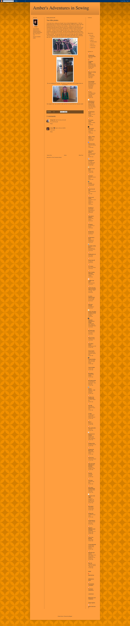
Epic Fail (90, 563)
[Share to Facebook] (65, 112)
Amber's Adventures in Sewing (61, 8)
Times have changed (92, 458)
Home (65, 155)
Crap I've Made (91, 367)
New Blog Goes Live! (92, 444)
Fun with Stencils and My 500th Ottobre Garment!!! (91, 416)
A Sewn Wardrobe (92, 544)
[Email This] (61, 112)
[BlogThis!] (62, 112)
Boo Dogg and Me (92, 380)
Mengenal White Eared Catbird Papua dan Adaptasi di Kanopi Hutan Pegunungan (92, 85)
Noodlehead (90, 207)
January (92, 47)
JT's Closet (90, 266)
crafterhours (91, 594)
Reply (51, 123)
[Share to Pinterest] (66, 112)
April (91, 40)
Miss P (89, 422)
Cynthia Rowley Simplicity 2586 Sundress (91, 546)
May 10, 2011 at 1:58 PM (60, 128)
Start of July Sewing (92, 267)
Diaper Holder (90, 539)
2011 (90, 35)
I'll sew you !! (91, 231)
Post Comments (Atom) (57, 157)
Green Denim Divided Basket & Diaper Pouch (91, 210)
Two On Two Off (91, 260)
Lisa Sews (90, 480)
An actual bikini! (91, 306)
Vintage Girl (52, 120)
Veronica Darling (91, 359)
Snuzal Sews (91, 457)
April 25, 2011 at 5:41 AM (61, 120)
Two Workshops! (91, 184)
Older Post (81, 155)
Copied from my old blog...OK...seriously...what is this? (92, 565)
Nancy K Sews (91, 337)
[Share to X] (63, 112)
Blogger (70, 616)
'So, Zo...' (90, 91)
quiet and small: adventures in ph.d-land (91, 465)
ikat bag (90, 183)
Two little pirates (93, 41)
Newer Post (49, 155)
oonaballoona (91, 160)
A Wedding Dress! (91, 338)
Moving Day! (90, 423)
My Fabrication (91, 330)
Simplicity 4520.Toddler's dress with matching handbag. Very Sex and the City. (92, 556)
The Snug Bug (91, 81)
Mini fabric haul (91, 232)
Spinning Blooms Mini (92, 346)
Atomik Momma (91, 520)
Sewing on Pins (91, 443)
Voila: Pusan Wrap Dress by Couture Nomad (91, 361)
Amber (51, 128)
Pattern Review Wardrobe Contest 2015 (91, 407)
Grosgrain (90, 224)
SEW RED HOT (91, 552)
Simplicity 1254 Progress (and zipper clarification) (91, 437)
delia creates (91, 128)
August (91, 36)
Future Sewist (91, 351)
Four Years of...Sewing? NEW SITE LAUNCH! (91, 162)
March (91, 44)
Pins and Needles (92, 428)
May (91, 38)
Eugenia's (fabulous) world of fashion (91, 529)
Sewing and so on (92, 254)
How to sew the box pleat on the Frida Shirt (92, 154)
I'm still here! (90, 261)
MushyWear (90, 373)
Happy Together (91, 602)
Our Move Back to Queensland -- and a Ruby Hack (92, 382)
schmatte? (90, 175)
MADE (89, 571)
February (92, 45)
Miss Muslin (90, 506)
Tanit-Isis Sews (91, 143)
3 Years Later (90, 368)
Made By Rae (91, 575)
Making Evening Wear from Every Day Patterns (91, 75)
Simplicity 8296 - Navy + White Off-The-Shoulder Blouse (92, 324)
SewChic (90, 473)
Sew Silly (90, 405)
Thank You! (90, 429)
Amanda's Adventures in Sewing (91, 321)
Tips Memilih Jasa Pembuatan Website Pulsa (92, 353)
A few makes (90, 255)
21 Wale (90, 413)
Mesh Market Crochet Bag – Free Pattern (92, 130)
